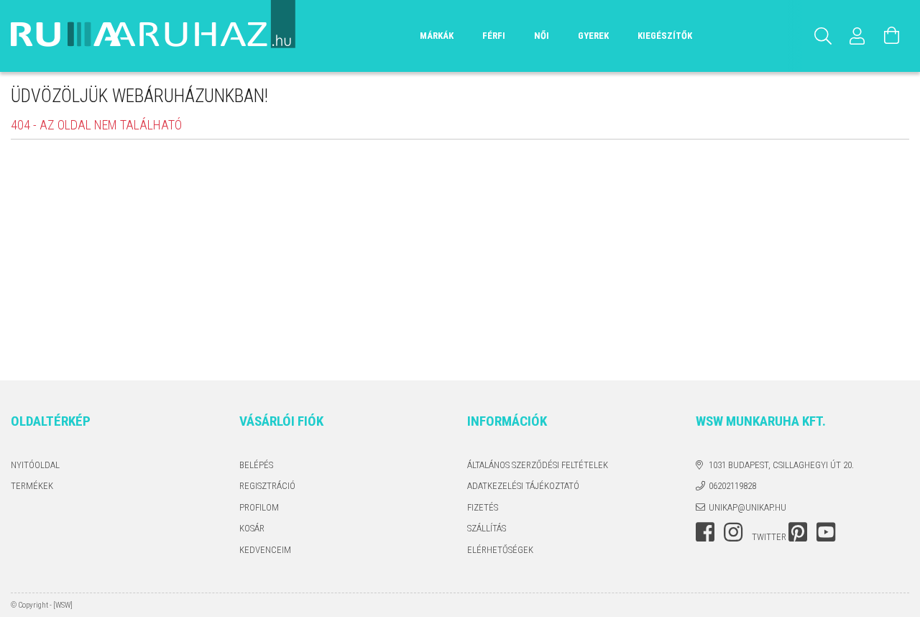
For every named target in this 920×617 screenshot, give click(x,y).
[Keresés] (823, 36)
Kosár (251, 528)
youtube (825, 532)
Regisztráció (267, 485)
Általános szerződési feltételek (537, 465)
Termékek (32, 485)
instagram (733, 532)
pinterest (797, 532)
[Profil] (857, 36)
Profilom (259, 507)
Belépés (256, 465)
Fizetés (482, 507)
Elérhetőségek (500, 549)
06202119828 (732, 485)
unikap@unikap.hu (747, 507)
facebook (705, 532)
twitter (769, 536)
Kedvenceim (265, 549)
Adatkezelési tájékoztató (523, 485)
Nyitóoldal (35, 465)
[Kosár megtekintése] (892, 36)
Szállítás (486, 528)
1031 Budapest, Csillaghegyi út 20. (781, 465)
